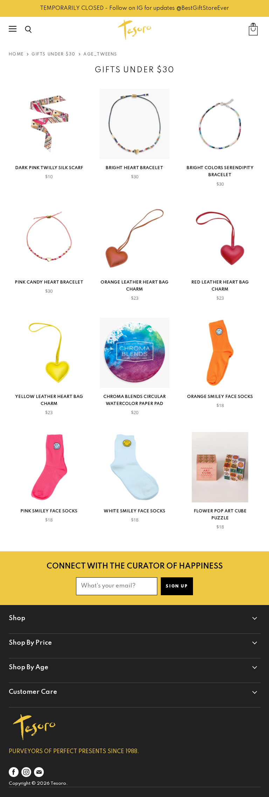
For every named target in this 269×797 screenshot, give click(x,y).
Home (16, 54)
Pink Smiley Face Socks (48, 511)
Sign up (177, 586)
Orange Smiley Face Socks (220, 396)
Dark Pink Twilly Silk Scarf (49, 168)
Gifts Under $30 (54, 54)
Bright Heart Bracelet (134, 168)
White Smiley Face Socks (134, 511)
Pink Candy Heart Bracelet (49, 282)
